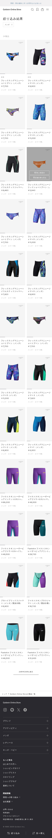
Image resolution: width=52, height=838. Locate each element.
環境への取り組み (10, 797)
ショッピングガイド (11, 768)
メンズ (7, 25)
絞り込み (15, 833)
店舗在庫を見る (40, 178)
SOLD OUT (39, 164)
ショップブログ (9, 781)
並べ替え (40, 833)
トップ (4, 694)
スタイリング (9, 777)
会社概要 (7, 801)
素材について (9, 785)
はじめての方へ (9, 764)
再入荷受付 (41, 173)
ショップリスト (9, 772)
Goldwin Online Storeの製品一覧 (22, 694)
